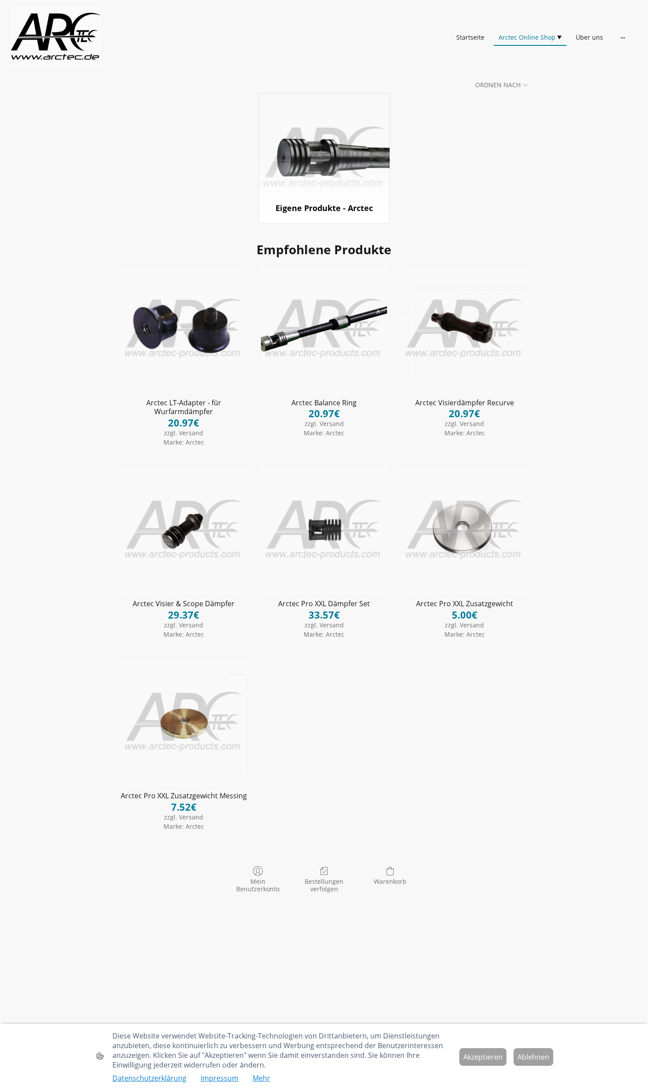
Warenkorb (390, 881)
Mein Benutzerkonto (257, 885)
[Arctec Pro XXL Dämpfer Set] (324, 530)
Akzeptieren (483, 1057)
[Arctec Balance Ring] (324, 329)
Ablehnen (533, 1057)
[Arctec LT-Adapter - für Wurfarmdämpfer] (183, 329)
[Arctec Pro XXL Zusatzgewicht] (464, 530)
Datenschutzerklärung (149, 1078)
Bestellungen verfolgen (324, 885)
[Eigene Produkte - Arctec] (324, 144)
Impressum (219, 1078)
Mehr (261, 1078)
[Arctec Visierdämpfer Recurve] (464, 329)
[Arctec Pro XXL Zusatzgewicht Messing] (183, 723)
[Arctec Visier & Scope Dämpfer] (183, 530)
